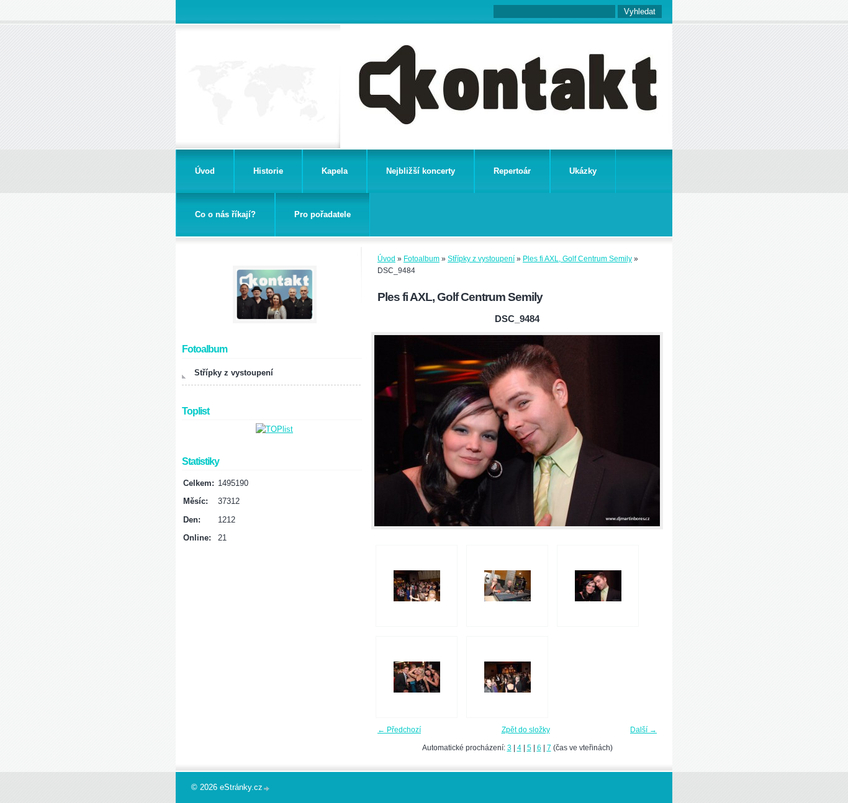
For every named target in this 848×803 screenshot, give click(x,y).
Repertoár (512, 171)
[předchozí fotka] (391, 430)
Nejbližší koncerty (420, 171)
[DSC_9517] (507, 677)
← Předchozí (399, 729)
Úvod (205, 171)
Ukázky (583, 171)
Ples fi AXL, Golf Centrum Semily (577, 258)
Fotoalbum (422, 258)
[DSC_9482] (507, 585)
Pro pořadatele (322, 214)
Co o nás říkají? (225, 214)
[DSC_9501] (416, 677)
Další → (643, 729)
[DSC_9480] (416, 585)
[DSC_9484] (597, 585)
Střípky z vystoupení (481, 258)
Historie (268, 171)
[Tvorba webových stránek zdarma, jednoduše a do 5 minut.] (267, 788)
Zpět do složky (526, 729)
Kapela (335, 171)
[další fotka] (643, 430)
